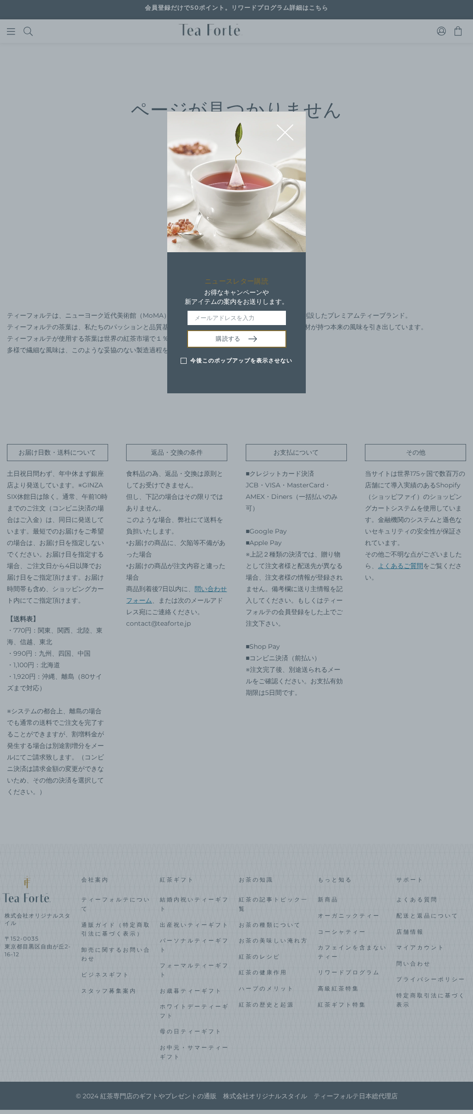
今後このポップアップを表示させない (241, 360)
